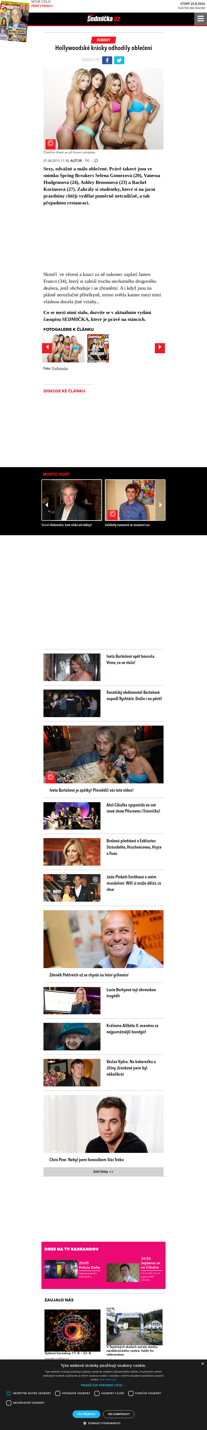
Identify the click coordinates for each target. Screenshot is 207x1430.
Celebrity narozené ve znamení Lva (127, 525)
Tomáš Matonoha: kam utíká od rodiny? (66, 525)
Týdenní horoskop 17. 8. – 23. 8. (68, 1353)
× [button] (202, 1363)
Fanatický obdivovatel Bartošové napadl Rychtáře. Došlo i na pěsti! (134, 695)
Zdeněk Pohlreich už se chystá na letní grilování (89, 975)
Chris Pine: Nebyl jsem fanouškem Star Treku (87, 1160)
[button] (103, 1385)
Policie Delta (89, 1265)
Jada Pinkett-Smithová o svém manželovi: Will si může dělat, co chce (134, 883)
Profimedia (60, 368)
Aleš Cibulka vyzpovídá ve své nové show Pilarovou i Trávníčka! (133, 808)
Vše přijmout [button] (86, 1414)
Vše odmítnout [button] (119, 1414)
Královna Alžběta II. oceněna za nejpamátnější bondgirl (132, 1029)
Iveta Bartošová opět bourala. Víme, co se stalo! (131, 659)
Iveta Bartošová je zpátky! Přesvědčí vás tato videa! (92, 790)
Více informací (108, 1379)
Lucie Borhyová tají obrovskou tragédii (131, 993)
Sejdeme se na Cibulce (150, 1263)
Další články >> (103, 1172)
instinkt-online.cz (56, 1359)
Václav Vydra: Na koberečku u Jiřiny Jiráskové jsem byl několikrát (131, 1068)
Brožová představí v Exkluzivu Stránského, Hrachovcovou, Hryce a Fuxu (134, 847)
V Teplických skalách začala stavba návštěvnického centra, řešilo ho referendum (132, 1351)
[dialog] (103, 1395)
